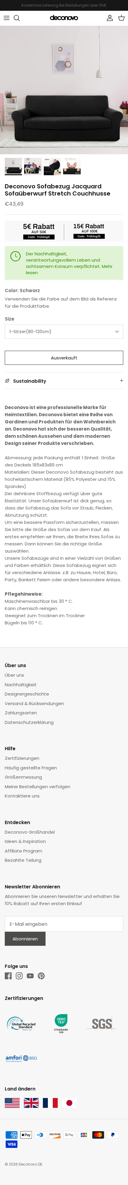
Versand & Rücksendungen (34, 703)
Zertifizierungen (22, 758)
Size (9, 319)
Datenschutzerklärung (29, 722)
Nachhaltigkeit (21, 684)
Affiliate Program (23, 851)
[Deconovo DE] (64, 18)
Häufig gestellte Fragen (31, 768)
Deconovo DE (30, 1164)
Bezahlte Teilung (23, 860)
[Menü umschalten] (6, 18)
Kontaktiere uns (22, 796)
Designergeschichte (27, 694)
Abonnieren (25, 939)
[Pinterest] (41, 975)
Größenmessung (23, 777)
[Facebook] (8, 975)
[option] (64, 90)
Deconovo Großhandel (30, 832)
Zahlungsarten (21, 713)
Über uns (14, 675)
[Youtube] (30, 975)
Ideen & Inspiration (25, 841)
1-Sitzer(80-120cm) (30, 331)
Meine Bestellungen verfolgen (37, 786)
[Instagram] (19, 975)
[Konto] (108, 18)
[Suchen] (19, 18)
